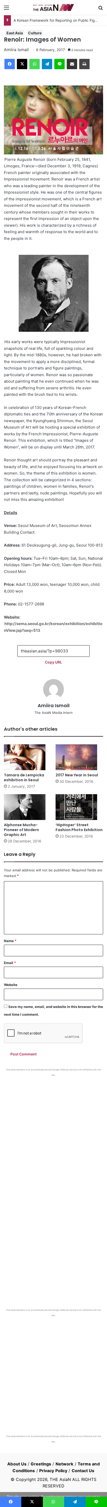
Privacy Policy (53, 1470)
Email (10, 963)
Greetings (41, 1463)
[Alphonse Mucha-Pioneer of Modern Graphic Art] (27, 807)
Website (10, 985)
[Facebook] (9, 64)
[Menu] (6, 9)
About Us (16, 1463)
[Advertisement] (53, 1132)
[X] (22, 64)
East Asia (14, 33)
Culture (35, 33)
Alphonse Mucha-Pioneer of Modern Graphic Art (21, 829)
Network (64, 1463)
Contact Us (83, 1470)
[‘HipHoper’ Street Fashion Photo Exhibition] (79, 807)
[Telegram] (47, 64)
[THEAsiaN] (53, 7)
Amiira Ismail (16, 49)
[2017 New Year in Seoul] (79, 757)
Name (10, 941)
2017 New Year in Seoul (77, 775)
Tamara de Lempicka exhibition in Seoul (24, 777)
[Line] (59, 64)
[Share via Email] (72, 64)
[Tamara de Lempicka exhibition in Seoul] (27, 757)
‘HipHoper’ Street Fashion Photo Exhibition (79, 827)
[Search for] (100, 9)
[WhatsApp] (34, 64)
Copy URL (53, 662)
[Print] (84, 64)
